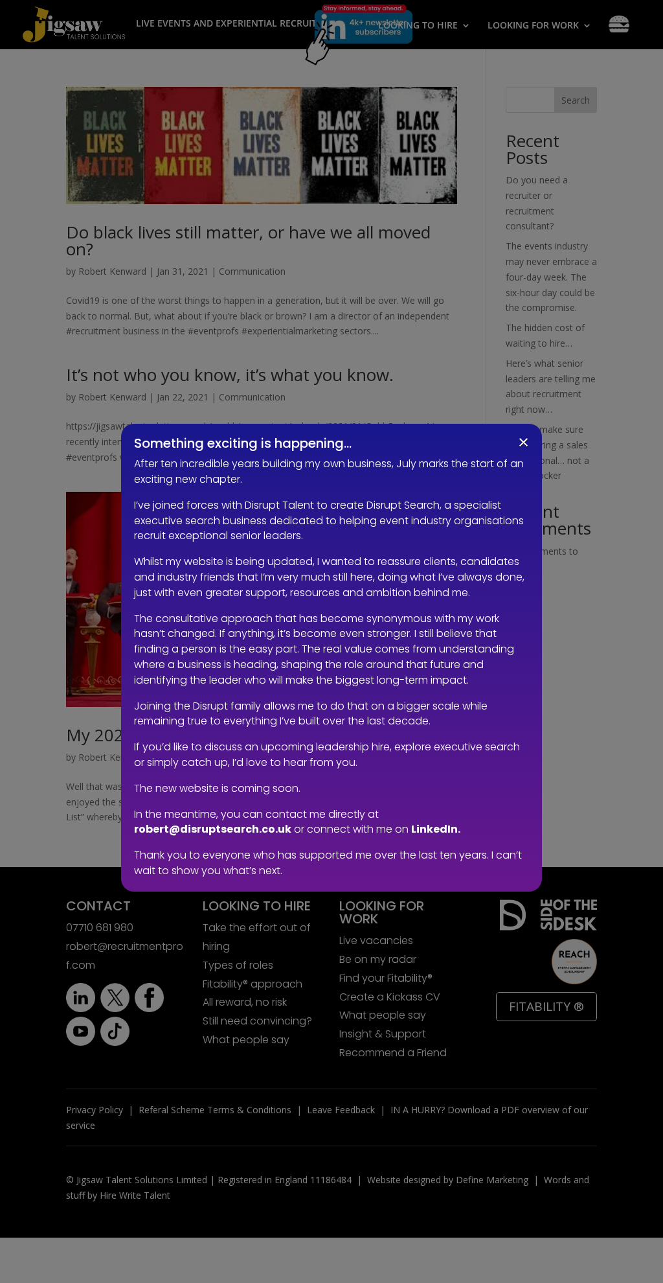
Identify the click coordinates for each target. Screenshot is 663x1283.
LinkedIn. (435, 829)
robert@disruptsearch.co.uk (212, 829)
